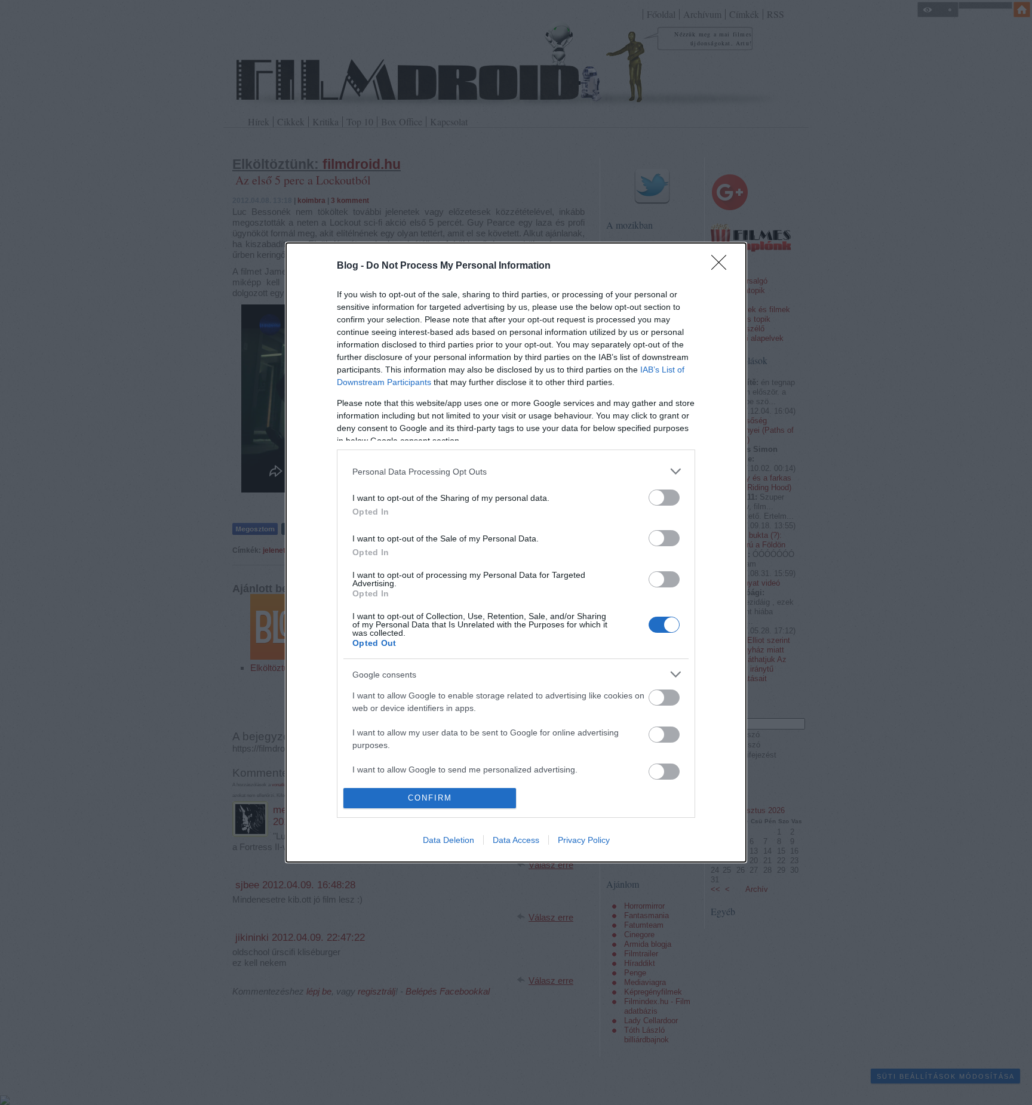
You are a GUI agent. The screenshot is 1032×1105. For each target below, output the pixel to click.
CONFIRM (430, 797)
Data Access (516, 840)
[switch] (664, 498)
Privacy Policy (584, 840)
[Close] (722, 266)
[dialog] (516, 552)
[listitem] (516, 471)
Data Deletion (448, 840)
